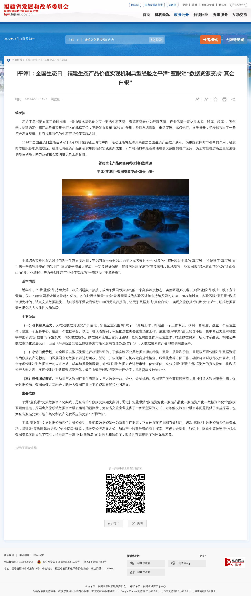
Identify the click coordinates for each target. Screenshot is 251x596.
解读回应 (201, 15)
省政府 (172, 4)
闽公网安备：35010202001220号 (61, 561)
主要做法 (28, 317)
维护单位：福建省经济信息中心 (148, 586)
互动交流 (239, 15)
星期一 (30, 38)
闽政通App (184, 563)
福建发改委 (143, 563)
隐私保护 (39, 555)
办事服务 (220, 15)
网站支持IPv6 (238, 4)
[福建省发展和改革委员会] (36, 9)
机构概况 (162, 15)
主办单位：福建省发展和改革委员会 (105, 586)
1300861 (110, 568)
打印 (116, 523)
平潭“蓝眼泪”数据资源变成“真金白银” (125, 172)
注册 (194, 4)
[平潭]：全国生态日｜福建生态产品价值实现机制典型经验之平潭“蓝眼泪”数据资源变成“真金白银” (125, 78)
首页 (146, 15)
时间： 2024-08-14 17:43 (31, 99)
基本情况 (28, 281)
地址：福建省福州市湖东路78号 (22, 568)
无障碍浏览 (235, 40)
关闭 (140, 523)
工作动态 (50, 59)
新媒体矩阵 (208, 4)
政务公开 (181, 15)
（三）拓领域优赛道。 (38, 378)
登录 (185, 4)
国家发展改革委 (154, 4)
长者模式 (210, 40)
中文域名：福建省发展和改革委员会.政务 (65, 568)
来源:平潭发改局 (26, 447)
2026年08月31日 (15, 38)
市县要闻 (62, 59)
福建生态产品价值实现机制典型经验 (125, 163)
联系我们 (9, 555)
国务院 (135, 4)
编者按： (22, 113)
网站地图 (24, 555)
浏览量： (57, 99)
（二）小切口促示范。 (38, 352)
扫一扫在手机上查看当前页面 (125, 468)
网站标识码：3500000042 (18, 561)
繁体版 (222, 4)
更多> (203, 555)
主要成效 (28, 393)
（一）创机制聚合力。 (39, 325)
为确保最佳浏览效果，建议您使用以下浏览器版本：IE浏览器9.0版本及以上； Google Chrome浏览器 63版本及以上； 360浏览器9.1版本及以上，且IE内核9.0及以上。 (125, 591)
